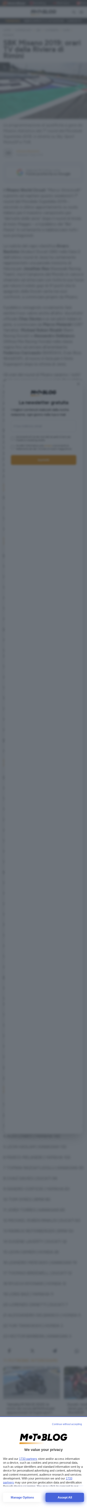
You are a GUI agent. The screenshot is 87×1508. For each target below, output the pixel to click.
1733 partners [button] (28, 1458)
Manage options (22, 1497)
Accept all (65, 1497)
